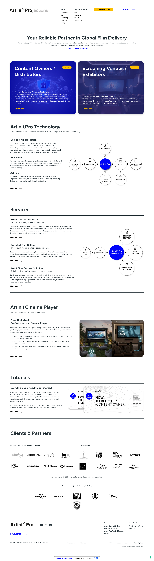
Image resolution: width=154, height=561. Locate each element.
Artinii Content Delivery (112, 526)
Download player (103, 9)
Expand (18, 108)
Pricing (63, 23)
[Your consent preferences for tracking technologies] (150, 557)
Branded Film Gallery (111, 528)
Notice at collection (64, 558)
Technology (65, 18)
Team (63, 15)
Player (76, 18)
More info (14, 188)
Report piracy (139, 543)
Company (64, 13)
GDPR (110, 543)
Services (64, 20)
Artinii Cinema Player (136, 526)
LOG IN (67, 67)
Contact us (78, 20)
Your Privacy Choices (84, 558)
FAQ (76, 13)
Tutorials (77, 15)
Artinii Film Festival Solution (114, 531)
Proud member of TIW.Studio (77, 543)
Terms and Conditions (123, 543)
